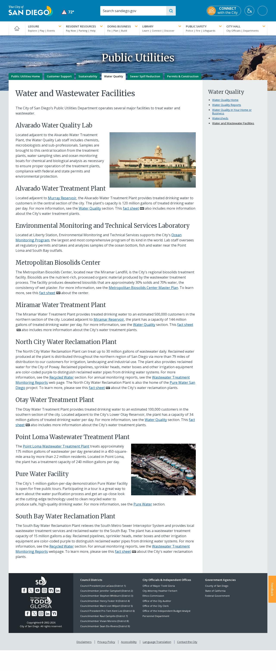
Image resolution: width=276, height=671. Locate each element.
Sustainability (87, 76)
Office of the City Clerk (156, 605)
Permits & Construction (183, 76)
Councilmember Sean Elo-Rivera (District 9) (105, 626)
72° (67, 12)
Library (148, 26)
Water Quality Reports (226, 105)
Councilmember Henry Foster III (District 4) (105, 600)
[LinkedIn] (57, 590)
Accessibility (129, 642)
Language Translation (157, 642)
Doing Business (119, 26)
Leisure (33, 26)
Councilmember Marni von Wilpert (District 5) (106, 605)
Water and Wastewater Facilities (233, 123)
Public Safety (196, 26)
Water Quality (113, 76)
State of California (215, 590)
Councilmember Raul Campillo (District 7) (104, 616)
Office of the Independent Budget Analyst (166, 610)
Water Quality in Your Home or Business (232, 111)
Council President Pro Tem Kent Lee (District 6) (107, 610)
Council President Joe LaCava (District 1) (103, 585)
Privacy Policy (106, 642)
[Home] (17, 28)
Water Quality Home (225, 100)
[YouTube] (37, 590)
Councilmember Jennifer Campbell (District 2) (106, 590)
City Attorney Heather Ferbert (160, 590)
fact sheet (131, 208)
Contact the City (187, 642)
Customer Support (59, 76)
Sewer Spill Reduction (145, 76)
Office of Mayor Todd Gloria (159, 585)
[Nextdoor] (51, 590)
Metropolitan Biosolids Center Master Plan (143, 287)
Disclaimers (84, 642)
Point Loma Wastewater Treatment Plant (56, 446)
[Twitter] (30, 590)
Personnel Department (156, 616)
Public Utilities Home (25, 76)
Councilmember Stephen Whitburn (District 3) (106, 595)
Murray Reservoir (62, 198)
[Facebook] (24, 590)
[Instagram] (44, 590)
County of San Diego (216, 585)
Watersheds (220, 118)
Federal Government (217, 595)
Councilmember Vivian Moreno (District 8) (104, 621)
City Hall (233, 26)
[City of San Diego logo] (31, 10)
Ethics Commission (153, 595)
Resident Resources (81, 26)
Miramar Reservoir (109, 319)
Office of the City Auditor (157, 600)
